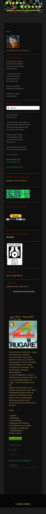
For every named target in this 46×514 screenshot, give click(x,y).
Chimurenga (13, 461)
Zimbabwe (27, 461)
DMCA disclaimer (12, 155)
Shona (20, 461)
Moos (8, 32)
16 (12, 318)
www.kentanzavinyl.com (14, 167)
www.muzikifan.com (13, 162)
